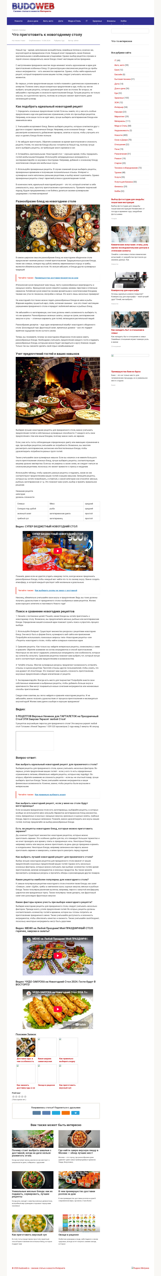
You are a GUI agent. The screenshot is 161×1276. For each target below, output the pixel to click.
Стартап (118, 163)
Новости (18, 21)
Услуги (117, 177)
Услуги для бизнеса (123, 182)
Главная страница (19, 30)
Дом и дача (32, 21)
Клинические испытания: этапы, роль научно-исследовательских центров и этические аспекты (130, 247)
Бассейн (118, 74)
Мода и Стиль (74, 21)
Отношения (119, 144)
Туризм (117, 172)
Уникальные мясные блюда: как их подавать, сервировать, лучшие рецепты (32, 1194)
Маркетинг (119, 116)
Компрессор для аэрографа (125, 290)
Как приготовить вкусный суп (29, 1234)
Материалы (119, 121)
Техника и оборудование (126, 168)
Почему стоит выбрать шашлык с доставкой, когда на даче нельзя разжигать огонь (31, 1153)
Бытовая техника (122, 79)
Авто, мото (48, 21)
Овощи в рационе (68, 1234)
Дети (60, 21)
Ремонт (118, 158)
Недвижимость (121, 130)
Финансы (111, 21)
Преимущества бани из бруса (125, 371)
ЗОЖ (116, 102)
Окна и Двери (121, 140)
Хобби (123, 21)
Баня (116, 70)
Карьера (118, 112)
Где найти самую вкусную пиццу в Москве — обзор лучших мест (78, 1151)
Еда (63, 40)
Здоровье (97, 21)
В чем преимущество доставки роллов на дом (76, 1192)
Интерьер (119, 107)
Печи (116, 149)
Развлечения (120, 154)
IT (87, 21)
